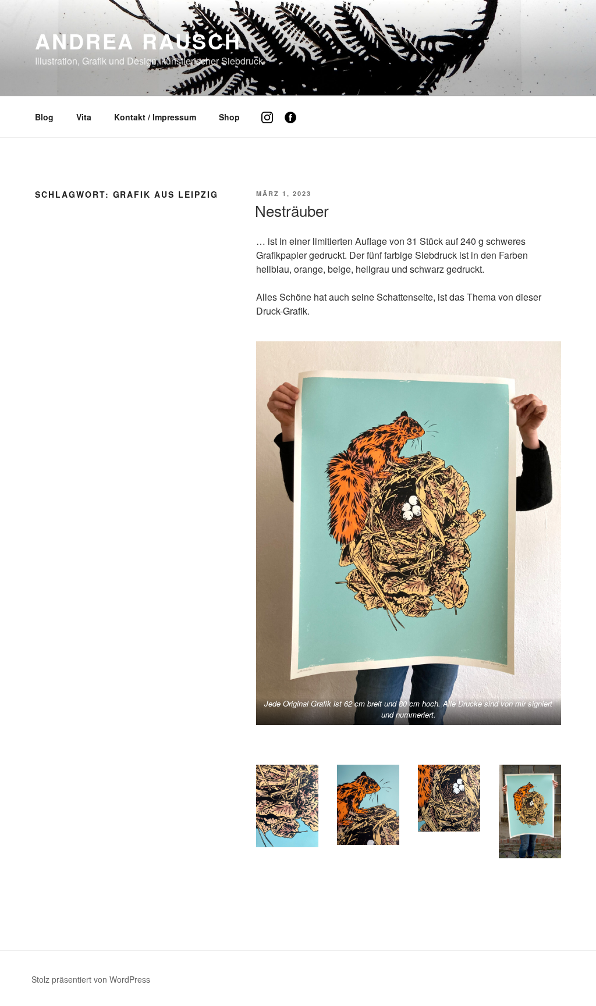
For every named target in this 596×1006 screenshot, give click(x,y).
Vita (83, 117)
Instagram (271, 126)
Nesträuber (292, 210)
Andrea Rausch (138, 41)
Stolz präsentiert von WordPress (90, 979)
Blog (44, 117)
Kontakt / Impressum (155, 117)
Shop (229, 117)
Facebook (295, 126)
